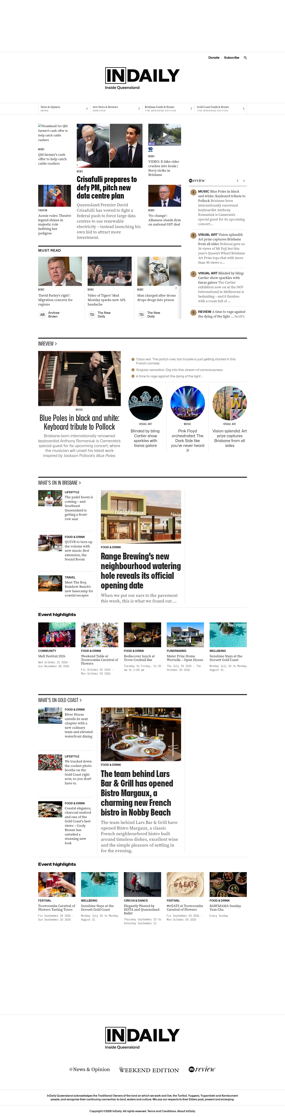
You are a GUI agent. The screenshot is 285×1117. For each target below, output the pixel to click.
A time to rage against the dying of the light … (169, 376)
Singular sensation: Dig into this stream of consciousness (179, 370)
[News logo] (89, 1069)
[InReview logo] (202, 1070)
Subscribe (231, 57)
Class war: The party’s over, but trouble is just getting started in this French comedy (186, 361)
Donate (213, 57)
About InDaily (186, 1111)
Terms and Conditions (161, 1111)
